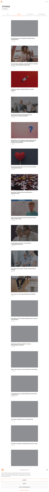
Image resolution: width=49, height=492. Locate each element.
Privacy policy (26, 490)
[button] (47, 469)
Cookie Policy (22, 490)
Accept (24, 480)
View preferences (24, 487)
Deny (24, 483)
